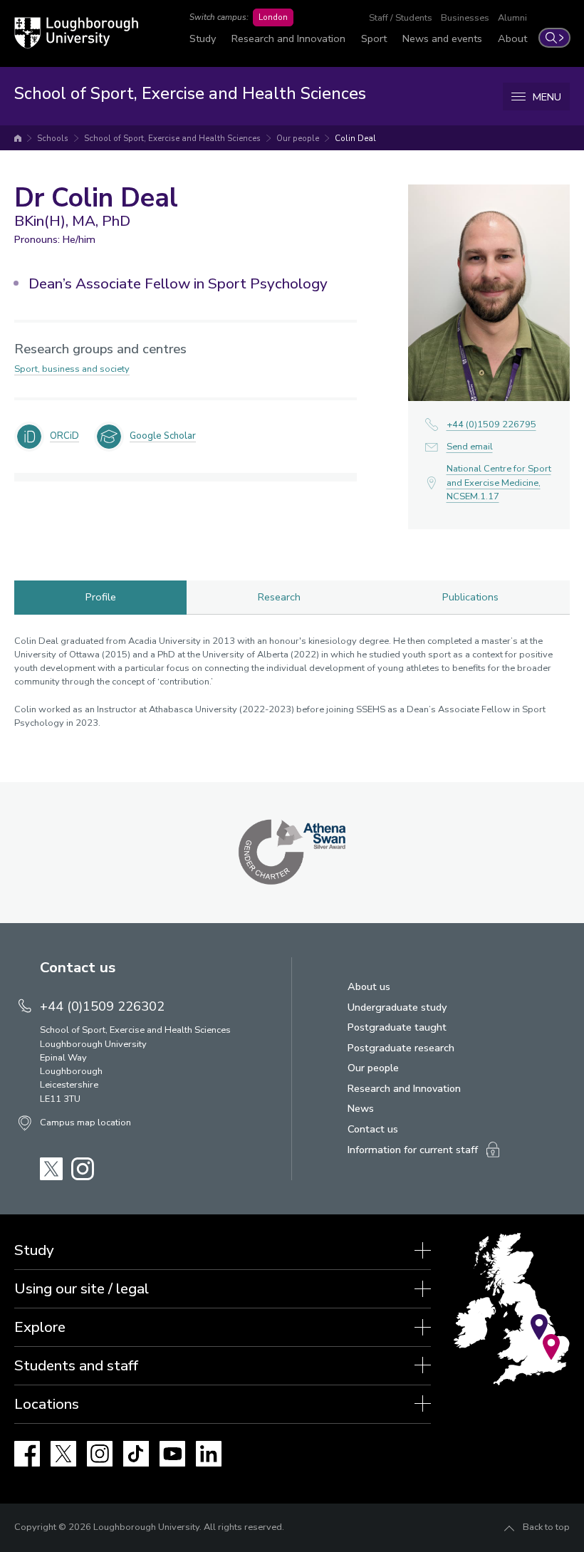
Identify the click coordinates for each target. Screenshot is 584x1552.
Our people (297, 138)
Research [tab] (279, 597)
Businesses (465, 17)
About (512, 38)
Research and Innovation (288, 38)
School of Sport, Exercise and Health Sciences (172, 138)
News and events (442, 38)
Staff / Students (400, 17)
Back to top (546, 1527)
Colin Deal (355, 138)
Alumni (512, 17)
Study (202, 38)
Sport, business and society (72, 369)
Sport (374, 38)
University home (17, 138)
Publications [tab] (470, 597)
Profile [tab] (100, 597)
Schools (52, 138)
